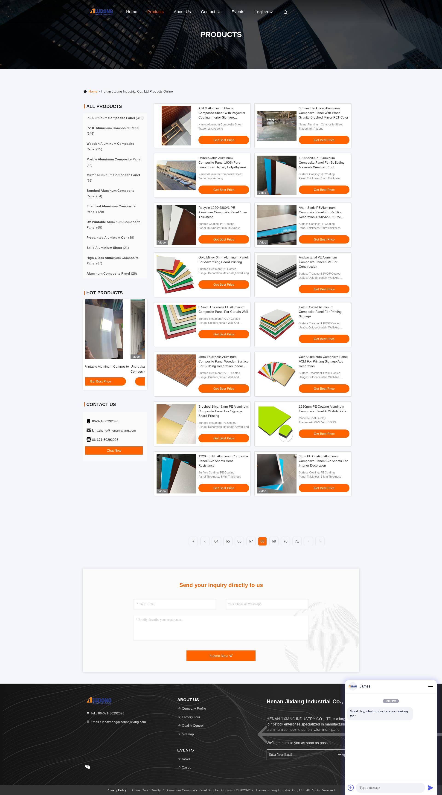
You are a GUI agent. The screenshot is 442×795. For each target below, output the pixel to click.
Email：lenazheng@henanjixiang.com (118, 722)
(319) (115, 118)
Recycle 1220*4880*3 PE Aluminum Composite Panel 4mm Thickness (222, 212)
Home (131, 11)
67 (251, 541)
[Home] (101, 11)
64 (216, 541)
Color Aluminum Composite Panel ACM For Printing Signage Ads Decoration (323, 361)
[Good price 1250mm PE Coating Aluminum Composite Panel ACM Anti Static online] (277, 424)
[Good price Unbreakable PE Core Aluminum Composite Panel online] (115, 329)
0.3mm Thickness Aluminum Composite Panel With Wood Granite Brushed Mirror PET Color (323, 112)
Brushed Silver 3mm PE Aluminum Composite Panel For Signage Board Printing (223, 411)
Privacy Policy (117, 790)
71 (297, 541)
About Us (182, 11)
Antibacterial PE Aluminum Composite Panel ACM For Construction (318, 261)
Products (155, 11)
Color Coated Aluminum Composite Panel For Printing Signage (320, 311)
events (238, 11)
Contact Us (211, 11)
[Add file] (351, 788)
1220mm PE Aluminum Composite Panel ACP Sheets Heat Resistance (223, 460)
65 (228, 541)
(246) (113, 130)
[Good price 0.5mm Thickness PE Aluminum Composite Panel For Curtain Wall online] (176, 324)
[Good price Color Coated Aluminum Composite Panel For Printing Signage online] (277, 324)
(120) (111, 209)
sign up (346, 755)
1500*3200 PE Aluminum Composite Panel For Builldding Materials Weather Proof (322, 162)
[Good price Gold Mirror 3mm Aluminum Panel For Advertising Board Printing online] (176, 275)
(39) (110, 237)
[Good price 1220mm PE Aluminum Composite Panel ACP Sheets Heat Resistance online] (176, 473)
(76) (113, 177)
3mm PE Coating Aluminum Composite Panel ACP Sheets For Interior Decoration (323, 460)
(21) (108, 248)
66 (239, 541)
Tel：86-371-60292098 (107, 713)
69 (274, 541)
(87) (113, 260)
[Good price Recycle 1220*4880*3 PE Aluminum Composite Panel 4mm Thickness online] (176, 225)
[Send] (430, 788)
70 (285, 541)
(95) (110, 146)
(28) (112, 273)
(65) (114, 162)
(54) (110, 193)
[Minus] (430, 686)
